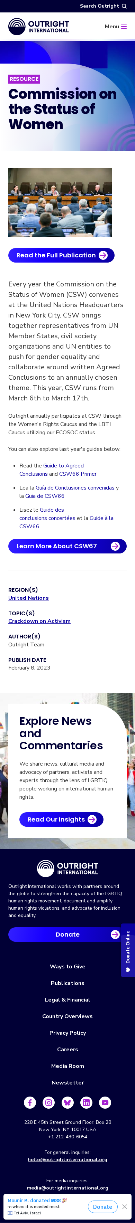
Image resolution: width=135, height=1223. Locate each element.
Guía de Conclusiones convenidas (75, 488)
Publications (67, 983)
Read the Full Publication (56, 255)
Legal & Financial (67, 1000)
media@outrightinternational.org (67, 1188)
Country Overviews (67, 1016)
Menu (112, 26)
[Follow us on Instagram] (49, 1103)
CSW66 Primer (78, 474)
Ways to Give (68, 966)
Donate (68, 934)
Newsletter (68, 1083)
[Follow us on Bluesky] (68, 1103)
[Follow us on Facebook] (30, 1103)
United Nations (28, 598)
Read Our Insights (56, 819)
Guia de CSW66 (45, 496)
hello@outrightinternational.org (67, 1159)
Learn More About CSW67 (57, 546)
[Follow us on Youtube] (105, 1103)
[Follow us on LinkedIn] (86, 1103)
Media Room (67, 1066)
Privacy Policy (68, 1033)
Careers (67, 1049)
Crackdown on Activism (39, 621)
